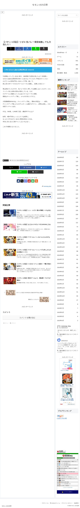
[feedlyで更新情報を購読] (32, 180)
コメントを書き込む (27, 318)
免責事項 (76, 503)
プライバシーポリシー (67, 503)
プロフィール (45, 503)
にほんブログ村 (62, 418)
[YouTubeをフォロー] (29, 180)
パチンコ (6, 160)
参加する (76, 489)
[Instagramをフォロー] (25, 180)
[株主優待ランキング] (61, 451)
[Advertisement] (27, 27)
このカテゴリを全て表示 (67, 487)
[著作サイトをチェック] (18, 180)
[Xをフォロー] (22, 180)
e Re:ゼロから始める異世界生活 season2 (20, 160)
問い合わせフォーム (55, 503)
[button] (44, 49)
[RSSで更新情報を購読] (36, 180)
